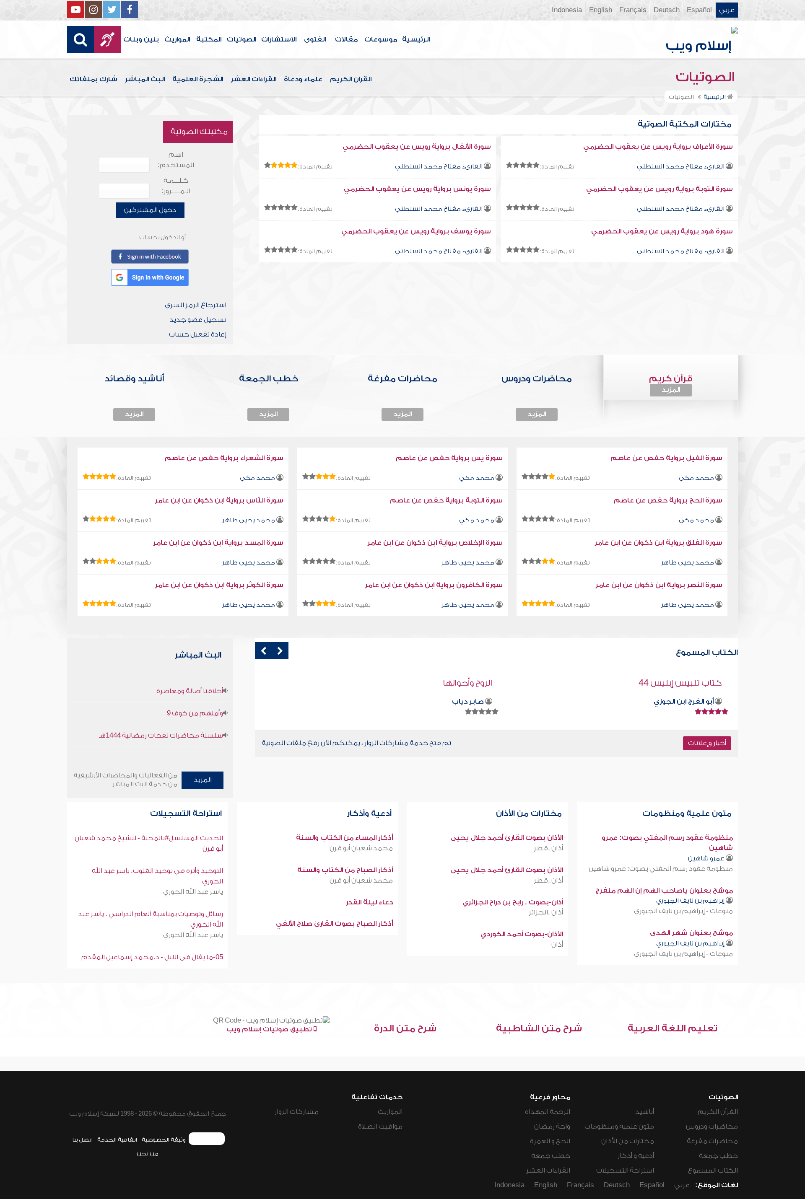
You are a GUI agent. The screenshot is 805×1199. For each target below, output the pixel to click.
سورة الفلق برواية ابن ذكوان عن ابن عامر (658, 542)
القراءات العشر (253, 79)
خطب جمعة (718, 1156)
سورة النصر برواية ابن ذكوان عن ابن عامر (658, 585)
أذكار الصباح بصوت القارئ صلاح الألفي (334, 923)
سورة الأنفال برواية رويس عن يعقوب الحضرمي (417, 146)
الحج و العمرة (550, 1141)
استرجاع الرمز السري (195, 305)
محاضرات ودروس (712, 1126)
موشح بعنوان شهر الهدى (691, 933)
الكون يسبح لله (463, 683)
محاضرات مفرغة (712, 1141)
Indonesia (567, 10)
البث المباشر (145, 79)
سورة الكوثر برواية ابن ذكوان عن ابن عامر (219, 585)
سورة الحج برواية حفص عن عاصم (668, 500)
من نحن (147, 1153)
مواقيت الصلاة (380, 1126)
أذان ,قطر (548, 848)
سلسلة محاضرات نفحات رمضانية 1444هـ (161, 735)
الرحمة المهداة (547, 1112)
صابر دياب (698, 701)
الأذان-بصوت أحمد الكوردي (521, 934)
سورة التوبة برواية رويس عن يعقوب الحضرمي (659, 189)
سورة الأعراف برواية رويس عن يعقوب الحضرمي (658, 146)
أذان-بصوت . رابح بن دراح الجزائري (512, 902)
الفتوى (315, 39)
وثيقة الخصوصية (164, 1140)
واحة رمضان (552, 1126)
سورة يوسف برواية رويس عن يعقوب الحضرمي (416, 231)
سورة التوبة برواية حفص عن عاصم (446, 500)
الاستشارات (278, 39)
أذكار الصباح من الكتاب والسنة (345, 870)
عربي (727, 10)
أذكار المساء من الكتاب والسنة (344, 838)
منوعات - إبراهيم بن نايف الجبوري (683, 911)
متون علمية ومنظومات (688, 813)
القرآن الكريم (350, 79)
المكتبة (208, 39)
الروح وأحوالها (697, 683)
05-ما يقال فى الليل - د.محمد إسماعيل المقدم (152, 957)
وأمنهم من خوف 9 (195, 713)
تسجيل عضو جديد (197, 320)
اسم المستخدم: (176, 160)
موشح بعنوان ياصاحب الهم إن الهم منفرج (664, 890)
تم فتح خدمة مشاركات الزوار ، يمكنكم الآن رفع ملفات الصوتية (356, 743)
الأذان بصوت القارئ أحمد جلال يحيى (506, 838)
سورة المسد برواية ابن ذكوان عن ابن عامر (218, 542)
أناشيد (644, 1112)
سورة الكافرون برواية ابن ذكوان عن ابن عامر (434, 585)
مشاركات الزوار (297, 1112)
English (600, 10)
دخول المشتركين (150, 210)
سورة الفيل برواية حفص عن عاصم (666, 458)
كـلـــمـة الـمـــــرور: (175, 186)
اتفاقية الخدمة (117, 1140)
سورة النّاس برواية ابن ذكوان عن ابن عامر (219, 500)
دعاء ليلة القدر (369, 902)
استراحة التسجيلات (187, 813)
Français (633, 10)
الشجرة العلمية (197, 79)
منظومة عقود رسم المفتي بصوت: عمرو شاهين (661, 869)
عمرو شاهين (706, 858)
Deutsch (667, 10)
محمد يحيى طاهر (248, 520)
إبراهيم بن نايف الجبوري (690, 900)
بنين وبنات (141, 39)
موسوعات (380, 39)
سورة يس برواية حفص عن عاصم (449, 458)
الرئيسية (416, 39)
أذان (557, 944)
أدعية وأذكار (370, 813)
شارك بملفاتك (93, 79)
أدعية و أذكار (636, 1156)
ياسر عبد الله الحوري (193, 892)
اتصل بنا (82, 1140)
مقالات (346, 39)
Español (699, 10)
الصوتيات (241, 39)
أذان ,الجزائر (546, 912)
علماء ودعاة (303, 79)
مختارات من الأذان (530, 813)
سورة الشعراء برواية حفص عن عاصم (224, 458)
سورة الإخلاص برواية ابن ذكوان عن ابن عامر (435, 542)
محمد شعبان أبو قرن (361, 848)
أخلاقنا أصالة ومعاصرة (189, 691)
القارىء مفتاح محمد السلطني (680, 166)
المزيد (671, 390)
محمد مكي (696, 478)
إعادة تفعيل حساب (197, 334)
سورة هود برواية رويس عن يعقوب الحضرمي (662, 231)
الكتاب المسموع (713, 1170)
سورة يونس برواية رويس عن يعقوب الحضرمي (417, 189)
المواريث (177, 39)
